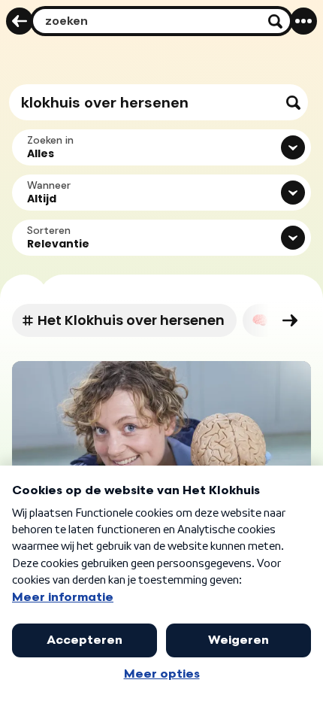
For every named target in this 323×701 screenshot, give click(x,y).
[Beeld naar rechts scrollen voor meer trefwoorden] (290, 320)
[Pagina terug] (19, 21)
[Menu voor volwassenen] (303, 21)
